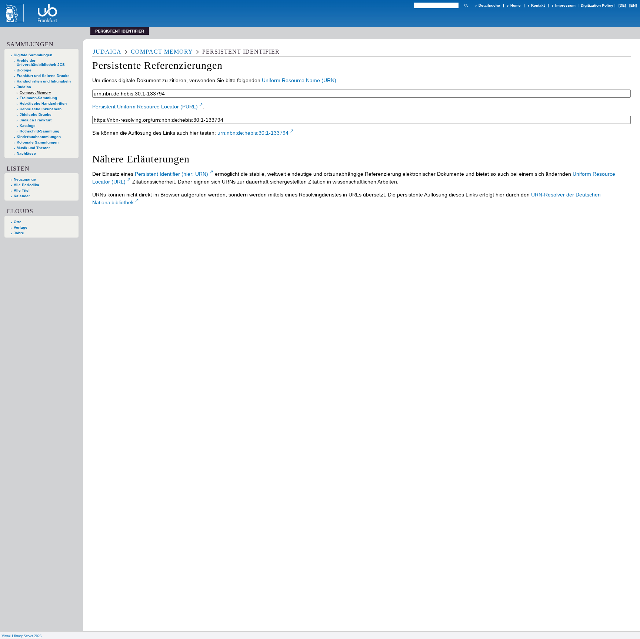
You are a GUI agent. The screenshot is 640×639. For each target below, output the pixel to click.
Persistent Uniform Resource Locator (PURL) (145, 107)
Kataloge (28, 126)
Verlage (20, 227)
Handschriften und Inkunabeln (44, 81)
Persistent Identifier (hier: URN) (171, 174)
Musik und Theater (33, 148)
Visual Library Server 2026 (21, 636)
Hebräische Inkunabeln (40, 109)
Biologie (24, 70)
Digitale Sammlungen (33, 55)
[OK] (466, 5)
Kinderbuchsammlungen (39, 137)
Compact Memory (35, 92)
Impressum (565, 5)
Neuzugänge (25, 179)
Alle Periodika (26, 185)
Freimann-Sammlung (38, 98)
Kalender (22, 196)
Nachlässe (26, 153)
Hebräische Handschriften (43, 103)
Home (515, 5)
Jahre (19, 233)
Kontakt (538, 5)
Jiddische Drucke (35, 114)
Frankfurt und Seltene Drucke (43, 76)
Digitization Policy (597, 5)
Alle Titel (22, 190)
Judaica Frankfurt (35, 120)
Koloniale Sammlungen (38, 142)
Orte (17, 222)
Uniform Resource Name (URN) (299, 80)
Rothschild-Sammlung (39, 131)
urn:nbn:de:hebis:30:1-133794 (253, 133)
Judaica (24, 87)
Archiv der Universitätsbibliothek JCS (41, 62)
